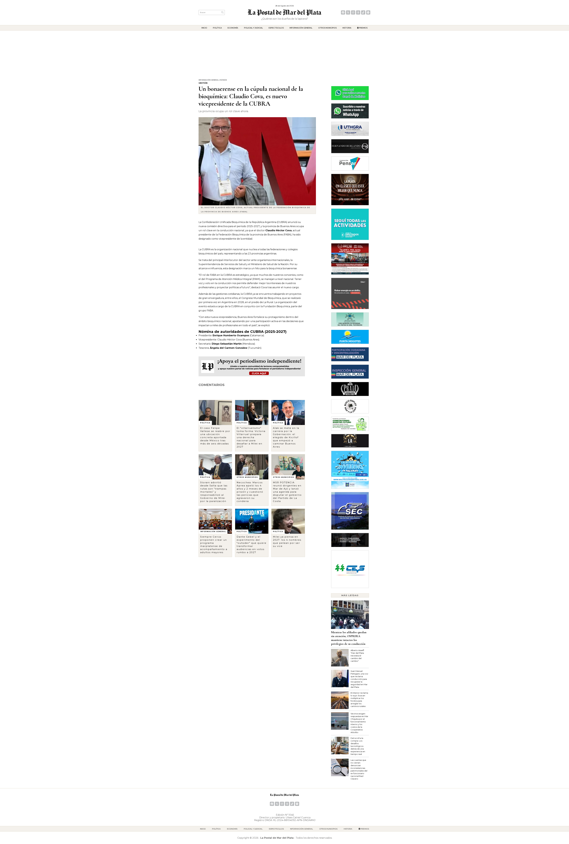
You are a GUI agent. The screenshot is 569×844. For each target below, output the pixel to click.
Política (217, 28)
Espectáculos (276, 28)
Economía (233, 28)
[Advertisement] (284, 53)
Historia (346, 28)
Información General (301, 28)
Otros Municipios (327, 28)
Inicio (204, 28)
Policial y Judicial (253, 28)
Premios (362, 28)
